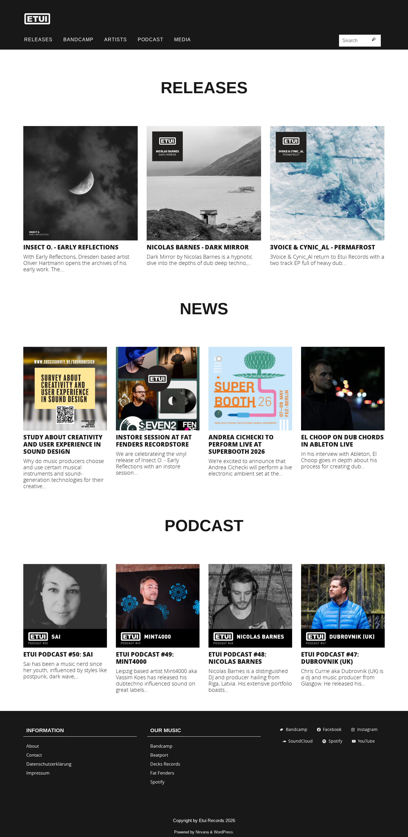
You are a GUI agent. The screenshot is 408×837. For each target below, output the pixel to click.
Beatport (159, 755)
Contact (34, 755)
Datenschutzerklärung (48, 764)
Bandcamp (161, 746)
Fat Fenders (162, 773)
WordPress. (224, 832)
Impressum (38, 773)
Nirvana (202, 832)
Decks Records (165, 764)
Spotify (157, 782)
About (32, 746)
